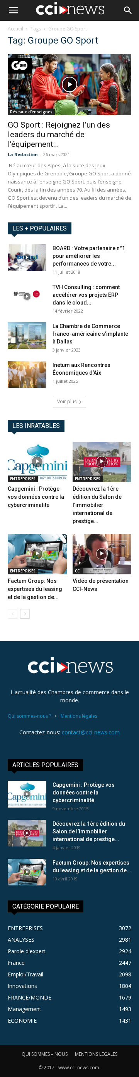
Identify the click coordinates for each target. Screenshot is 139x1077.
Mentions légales (79, 716)
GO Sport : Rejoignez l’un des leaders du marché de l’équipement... (59, 134)
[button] (13, 10)
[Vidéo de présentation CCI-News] (102, 554)
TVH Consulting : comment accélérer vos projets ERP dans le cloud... (86, 295)
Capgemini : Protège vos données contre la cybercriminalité (36, 497)
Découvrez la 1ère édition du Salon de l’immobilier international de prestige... (97, 505)
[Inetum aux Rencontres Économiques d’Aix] (27, 374)
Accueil (15, 28)
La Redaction (23, 154)
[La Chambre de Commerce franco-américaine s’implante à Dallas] (27, 335)
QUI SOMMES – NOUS (45, 1054)
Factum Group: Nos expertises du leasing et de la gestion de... (35, 589)
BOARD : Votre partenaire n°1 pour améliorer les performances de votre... (89, 256)
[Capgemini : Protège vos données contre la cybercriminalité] (37, 462)
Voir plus (66, 401)
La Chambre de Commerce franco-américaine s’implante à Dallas (90, 334)
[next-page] (25, 614)
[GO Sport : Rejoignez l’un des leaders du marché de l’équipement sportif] (69, 84)
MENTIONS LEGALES (96, 1054)
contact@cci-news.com (91, 732)
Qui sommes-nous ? (29, 716)
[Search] (128, 10)
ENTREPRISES (23, 478)
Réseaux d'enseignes (31, 111)
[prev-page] (12, 614)
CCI (78, 571)
